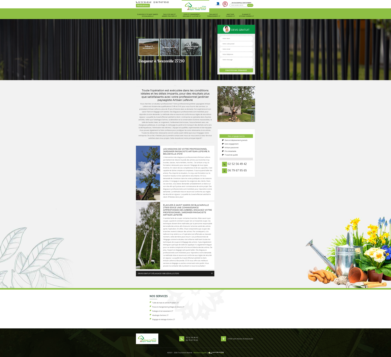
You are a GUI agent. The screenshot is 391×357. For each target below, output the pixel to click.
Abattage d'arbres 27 (230, 15)
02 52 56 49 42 (144, 2)
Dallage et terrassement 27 (213, 15)
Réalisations (143, 5)
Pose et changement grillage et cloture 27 (192, 15)
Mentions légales (200, 353)
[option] (148, 47)
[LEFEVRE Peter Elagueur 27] (195, 6)
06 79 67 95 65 (162, 2)
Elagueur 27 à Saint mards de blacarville (147, 15)
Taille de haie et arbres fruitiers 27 (169, 15)
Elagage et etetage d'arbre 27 (246, 15)
